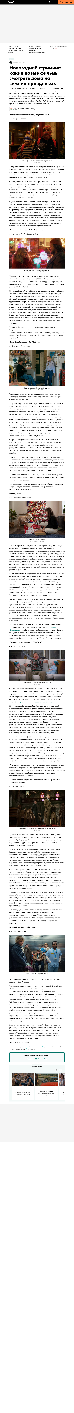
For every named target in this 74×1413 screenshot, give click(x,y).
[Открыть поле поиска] (49, 2)
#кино (11, 1047)
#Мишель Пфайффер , (50, 1047)
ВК (38, 1059)
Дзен (45, 1059)
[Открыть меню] (4, 2)
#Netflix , (18, 1047)
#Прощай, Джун (33, 1049)
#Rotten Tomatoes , (36, 1047)
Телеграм (30, 1059)
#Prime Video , (25, 1047)
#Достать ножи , (22, 1049)
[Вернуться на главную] (11, 2)
